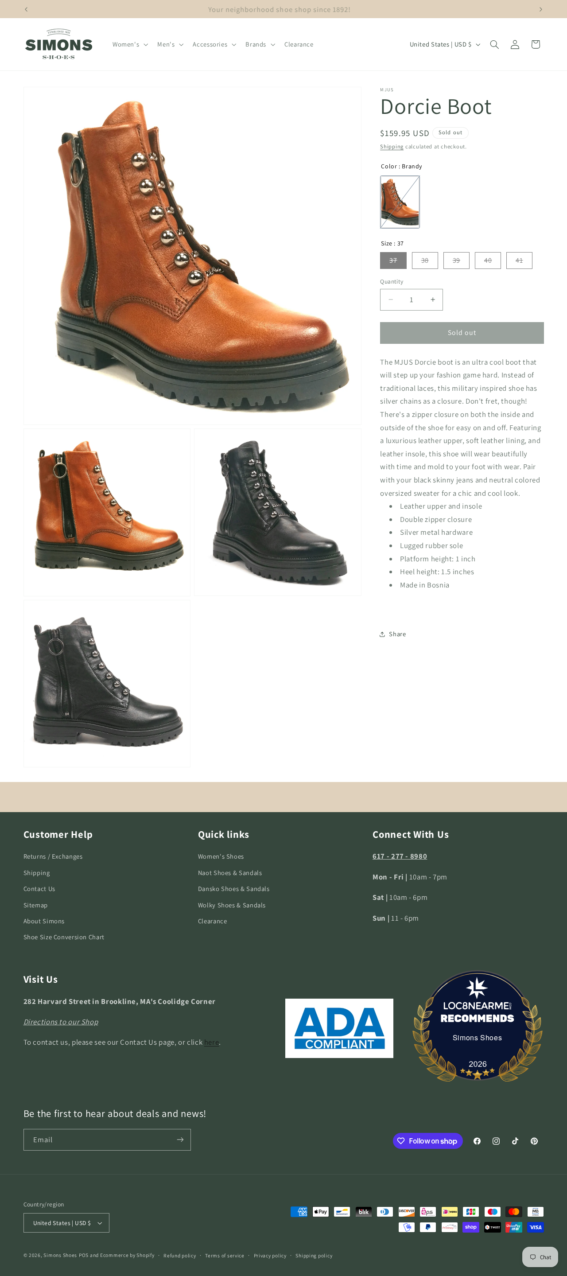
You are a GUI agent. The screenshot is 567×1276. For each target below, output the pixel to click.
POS (84, 1255)
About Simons (44, 921)
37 (393, 260)
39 (456, 260)
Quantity (391, 281)
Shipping (392, 146)
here (211, 1042)
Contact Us (39, 888)
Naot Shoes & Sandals (230, 872)
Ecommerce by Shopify (127, 1255)
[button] (129, 44)
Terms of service (225, 1255)
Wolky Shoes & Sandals (232, 904)
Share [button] (397, 634)
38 (425, 260)
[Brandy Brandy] (400, 202)
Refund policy (179, 1255)
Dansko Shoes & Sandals (234, 888)
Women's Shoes (221, 856)
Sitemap (35, 904)
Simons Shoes (477, 1037)
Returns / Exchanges (53, 856)
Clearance (212, 921)
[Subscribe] (180, 1140)
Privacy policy (270, 1255)
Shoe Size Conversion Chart (64, 937)
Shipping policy (313, 1255)
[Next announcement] (541, 9)
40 (488, 260)
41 (519, 260)
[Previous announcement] (26, 9)
